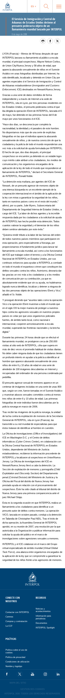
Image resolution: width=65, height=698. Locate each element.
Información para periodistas (43, 617)
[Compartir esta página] (50, 41)
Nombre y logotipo (14, 666)
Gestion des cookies (32, 689)
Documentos (41, 623)
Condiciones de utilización (17, 661)
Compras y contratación (16, 621)
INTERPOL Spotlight (45, 627)
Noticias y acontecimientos (43, 610)
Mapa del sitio (18, 683)
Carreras (9, 616)
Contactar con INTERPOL (17, 612)
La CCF (9, 626)
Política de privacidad (15, 657)
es (32, 6)
